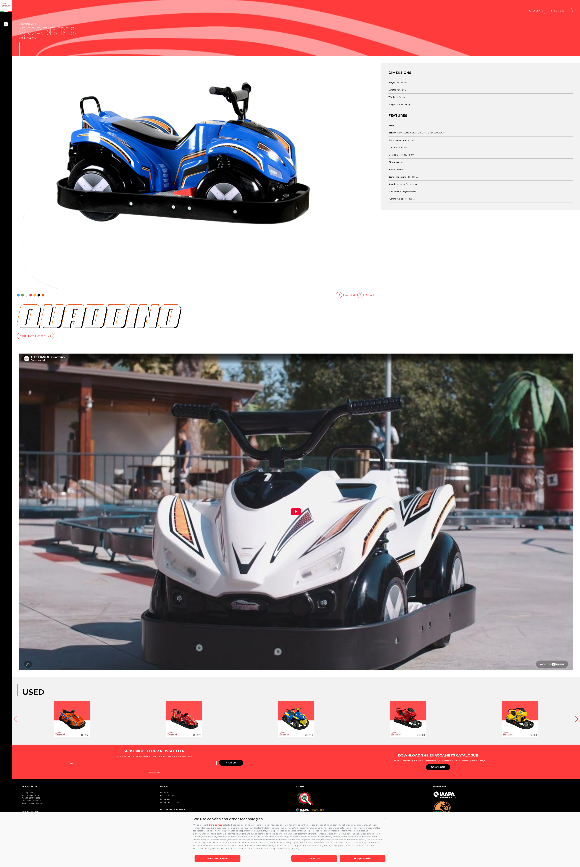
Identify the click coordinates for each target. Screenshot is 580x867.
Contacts (164, 792)
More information (217, 858)
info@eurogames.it (35, 803)
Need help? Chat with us (35, 336)
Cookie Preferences (170, 803)
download (438, 767)
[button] (385, 818)
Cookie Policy (166, 799)
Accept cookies (362, 858)
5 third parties (214, 825)
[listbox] (558, 11)
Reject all (314, 858)
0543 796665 (34, 798)
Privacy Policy (166, 796)
